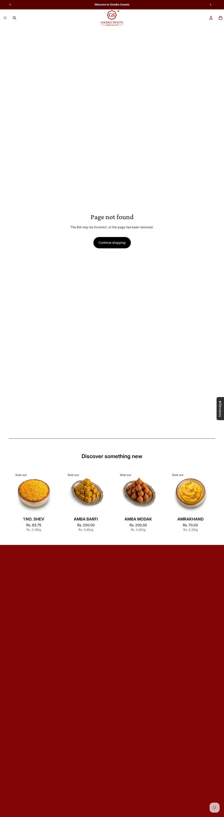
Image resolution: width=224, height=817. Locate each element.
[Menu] (5, 18)
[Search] (14, 18)
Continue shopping (112, 242)
